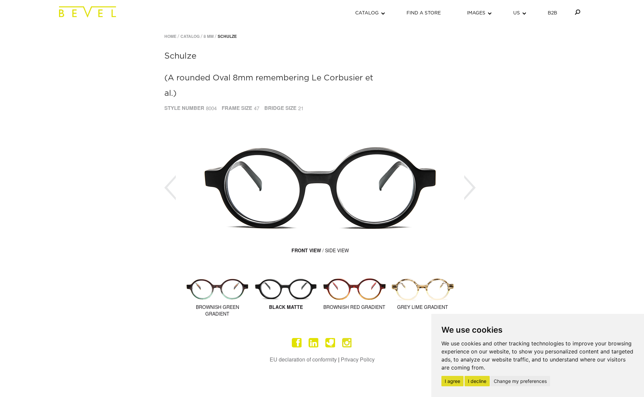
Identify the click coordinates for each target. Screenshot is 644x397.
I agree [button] (452, 381)
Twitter (330, 342)
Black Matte (286, 307)
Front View (306, 250)
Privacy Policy (358, 359)
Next (470, 187)
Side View (337, 250)
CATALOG (367, 13)
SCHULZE (227, 36)
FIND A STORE (424, 13)
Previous (170, 187)
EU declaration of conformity (303, 359)
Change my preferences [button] (520, 381)
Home (170, 36)
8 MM (209, 36)
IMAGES (476, 13)
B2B (552, 13)
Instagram (347, 342)
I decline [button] (477, 381)
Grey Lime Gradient (422, 307)
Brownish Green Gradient (217, 310)
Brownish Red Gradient (354, 307)
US (516, 13)
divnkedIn (314, 342)
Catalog (190, 36)
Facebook (297, 342)
